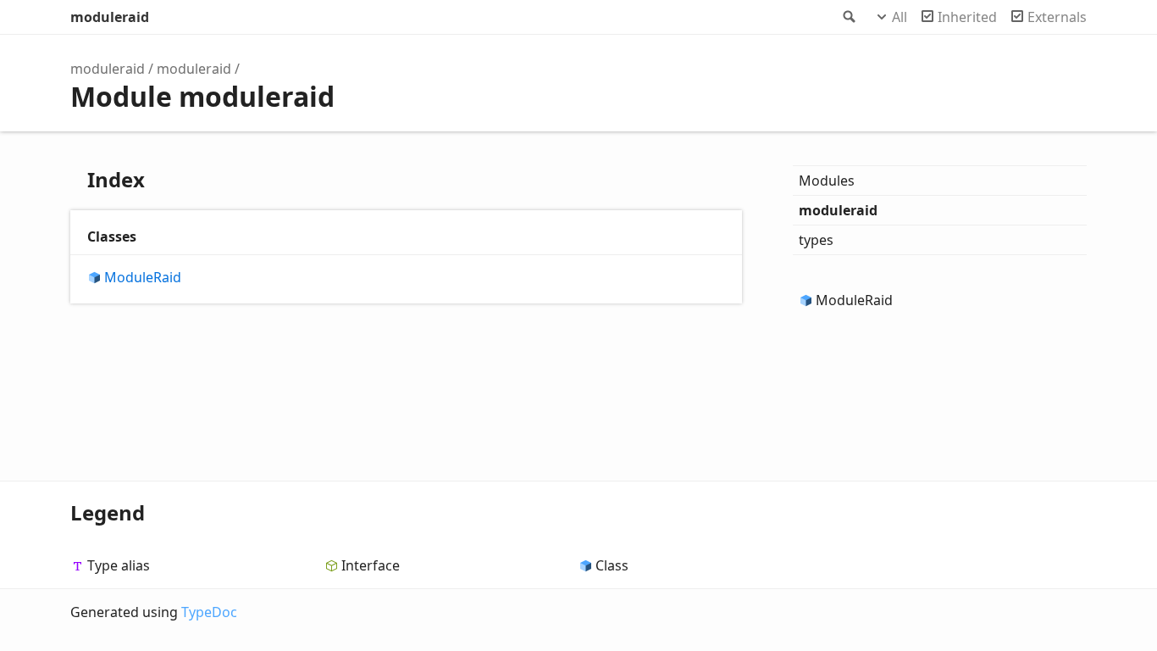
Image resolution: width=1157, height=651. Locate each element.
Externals (1057, 17)
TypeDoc (209, 612)
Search (848, 17)
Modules (827, 180)
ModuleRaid (142, 278)
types (816, 240)
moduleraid (109, 17)
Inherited (967, 17)
